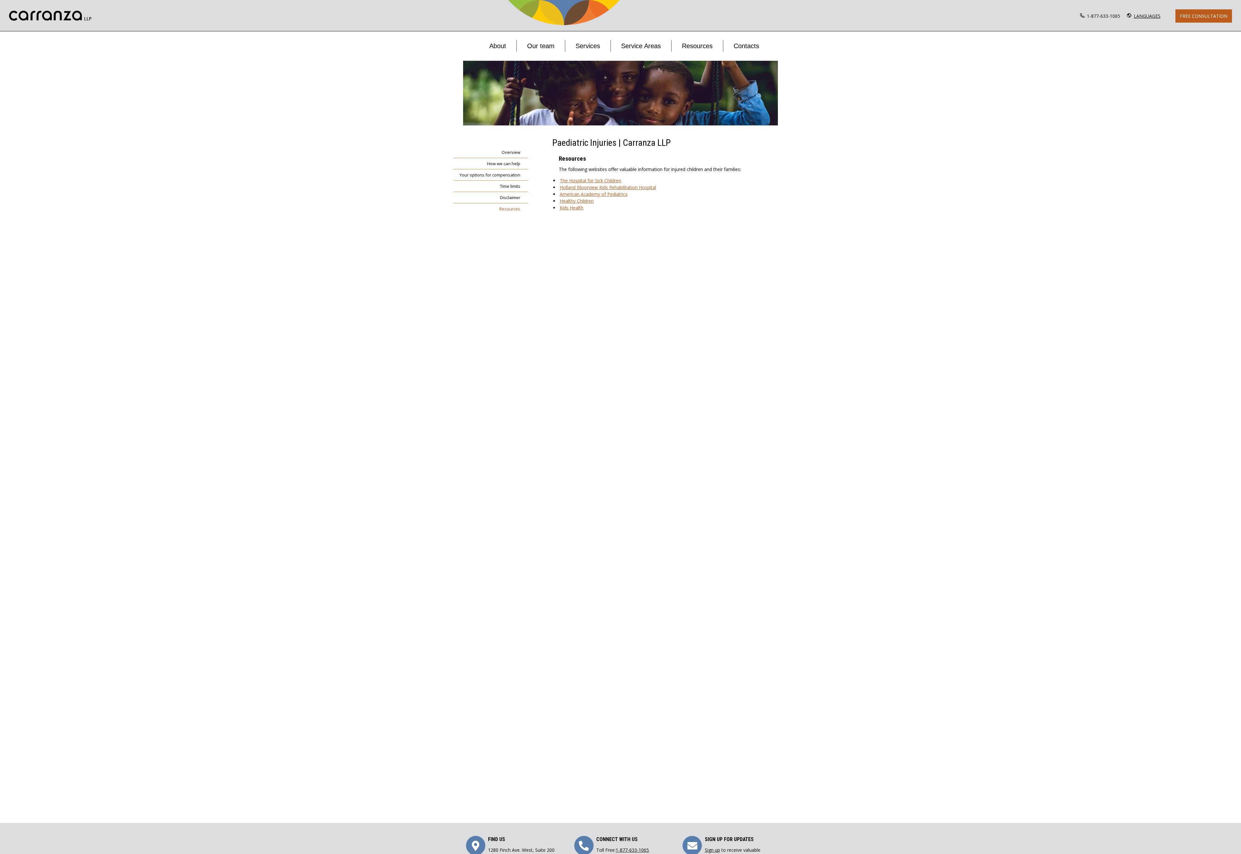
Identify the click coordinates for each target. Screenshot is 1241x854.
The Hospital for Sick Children (590, 180)
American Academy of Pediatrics (594, 194)
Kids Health (571, 208)
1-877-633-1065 (1103, 16)
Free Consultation (1203, 16)
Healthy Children (577, 201)
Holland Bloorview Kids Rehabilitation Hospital (608, 187)
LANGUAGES (1147, 16)
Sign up (712, 850)
